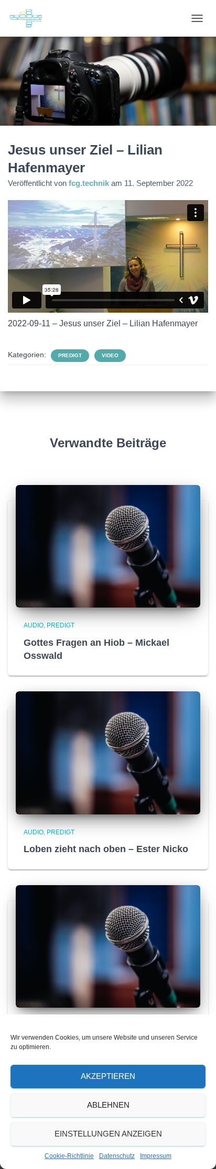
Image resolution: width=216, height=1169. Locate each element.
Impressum (155, 1156)
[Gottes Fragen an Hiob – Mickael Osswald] (108, 546)
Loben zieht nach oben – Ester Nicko (106, 849)
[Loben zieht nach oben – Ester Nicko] (108, 752)
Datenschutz (117, 1156)
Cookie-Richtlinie (69, 1156)
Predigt (70, 355)
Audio (34, 625)
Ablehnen (108, 1104)
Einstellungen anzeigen (108, 1133)
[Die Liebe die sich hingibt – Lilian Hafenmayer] (108, 946)
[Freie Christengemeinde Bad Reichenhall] (30, 18)
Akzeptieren (108, 1076)
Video (110, 355)
